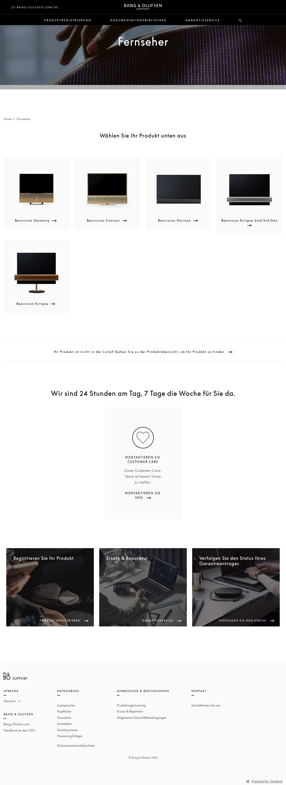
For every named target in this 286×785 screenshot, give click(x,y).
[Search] (240, 21)
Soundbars (64, 724)
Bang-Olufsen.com (17, 724)
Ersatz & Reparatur (130, 711)
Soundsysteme (67, 730)
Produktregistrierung (67, 20)
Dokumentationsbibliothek (138, 20)
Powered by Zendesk (267, 781)
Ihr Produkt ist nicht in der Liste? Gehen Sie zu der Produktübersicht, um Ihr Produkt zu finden (140, 352)
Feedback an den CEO (19, 730)
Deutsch (10, 701)
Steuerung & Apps (69, 736)
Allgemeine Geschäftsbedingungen (142, 717)
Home (8, 119)
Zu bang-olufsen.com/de (34, 7)
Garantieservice (202, 20)
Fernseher (64, 717)
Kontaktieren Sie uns (206, 705)
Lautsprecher (66, 705)
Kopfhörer (64, 711)
